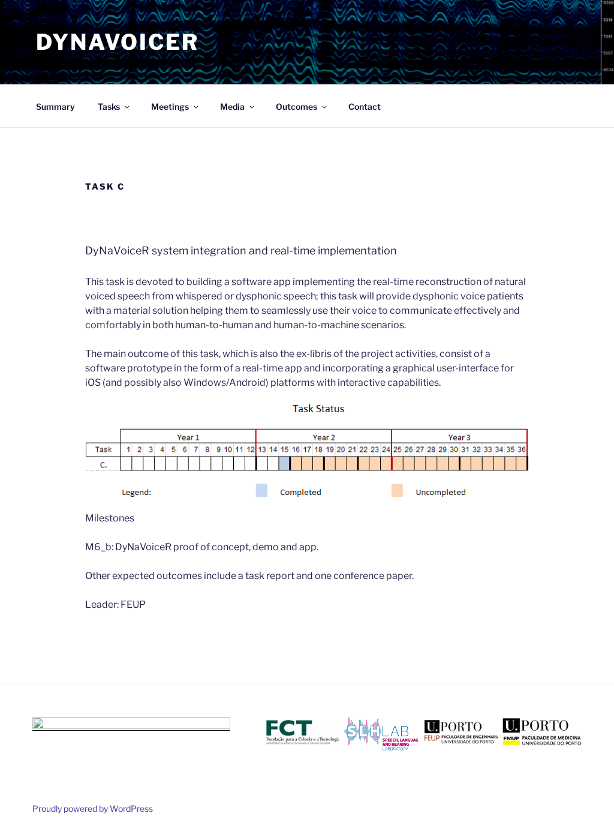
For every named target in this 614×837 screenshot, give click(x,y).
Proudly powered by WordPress (92, 808)
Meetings (170, 106)
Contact (364, 106)
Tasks (109, 106)
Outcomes (296, 106)
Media (232, 106)
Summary (55, 106)
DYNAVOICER (117, 42)
